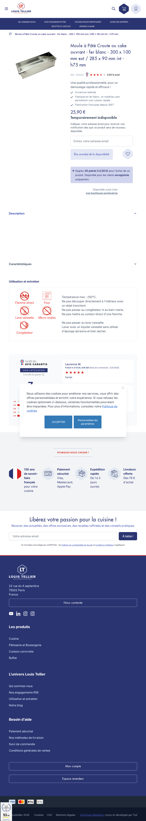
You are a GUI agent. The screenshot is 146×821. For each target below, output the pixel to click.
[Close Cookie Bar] (123, 388)
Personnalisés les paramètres (88, 422)
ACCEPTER (58, 421)
